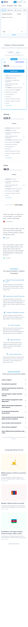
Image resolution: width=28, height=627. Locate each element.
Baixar (15, 5)
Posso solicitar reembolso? (9, 427)
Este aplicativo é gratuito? (9, 384)
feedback (14, 438)
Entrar (24, 2)
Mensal (10, 52)
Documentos (18, 10)
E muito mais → (9, 197)
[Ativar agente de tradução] (22, 31)
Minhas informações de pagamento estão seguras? (12, 406)
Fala (26, 10)
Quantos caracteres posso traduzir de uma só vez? (12, 389)
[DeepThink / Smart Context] (24, 31)
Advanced (19, 2)
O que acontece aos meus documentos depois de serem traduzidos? (13, 418)
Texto (5, 10)
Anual (17, 52)
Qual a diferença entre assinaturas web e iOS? (13, 432)
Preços (19, 5)
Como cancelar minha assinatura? (11, 423)
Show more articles (14, 544)
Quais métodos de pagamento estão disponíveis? (12, 400)
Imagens (11, 10)
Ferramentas (10, 5)
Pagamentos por (10, 204)
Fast (15, 2)
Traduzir (4, 5)
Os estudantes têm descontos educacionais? (10, 412)
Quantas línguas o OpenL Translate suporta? (12, 394)
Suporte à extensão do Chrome (12, 98)
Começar (14, 174)
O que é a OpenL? (7, 380)
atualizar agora (14, 71)
